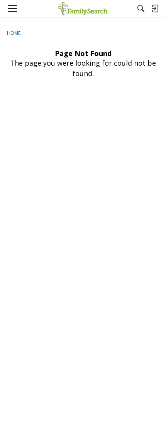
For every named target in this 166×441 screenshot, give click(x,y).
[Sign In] (155, 8)
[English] (82, 8)
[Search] (141, 8)
